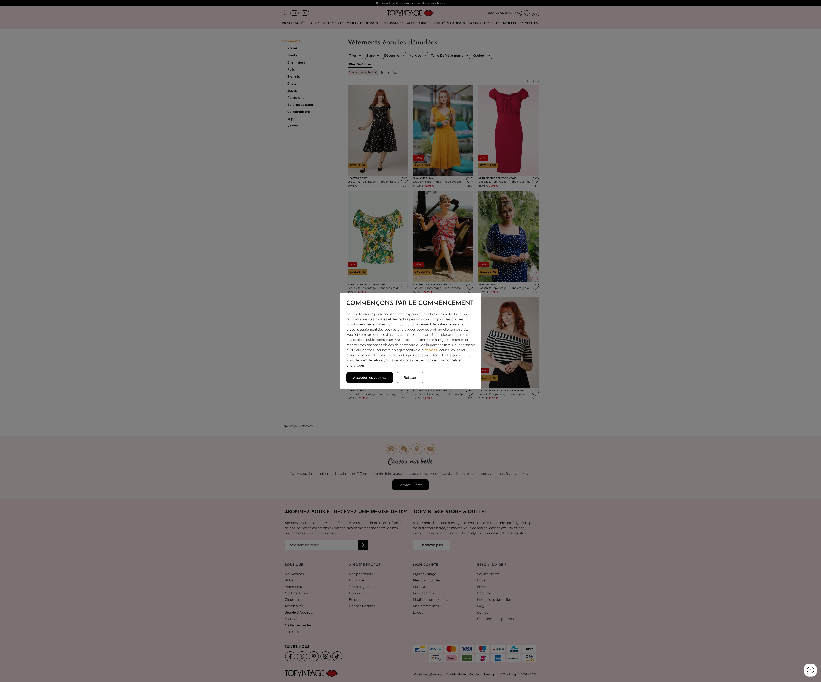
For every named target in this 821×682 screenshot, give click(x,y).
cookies (431, 350)
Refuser (410, 377)
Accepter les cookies (369, 377)
